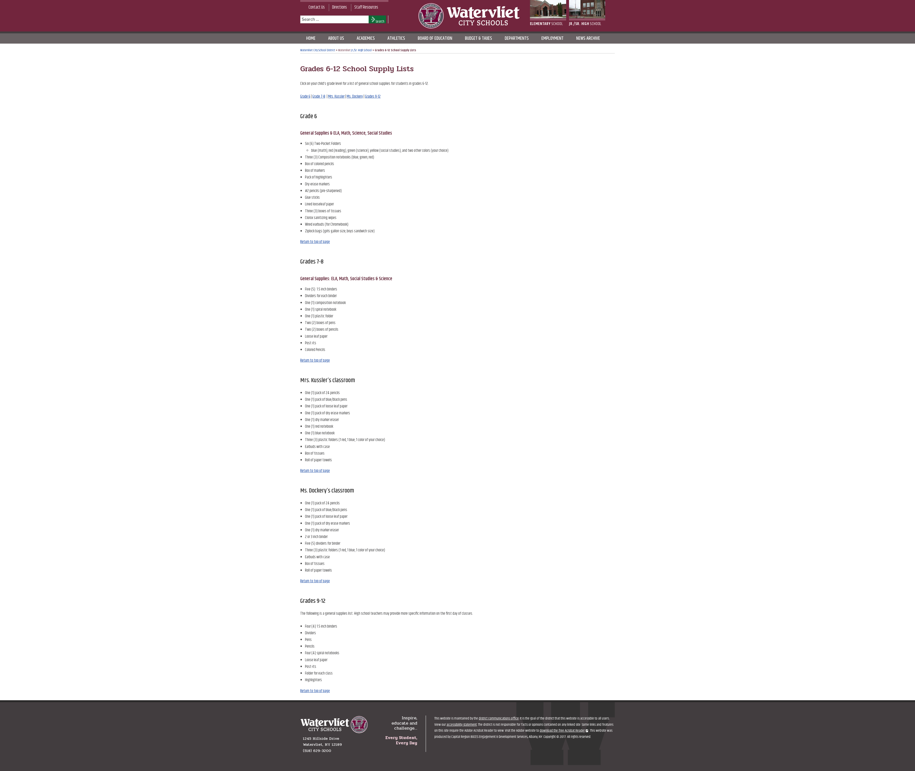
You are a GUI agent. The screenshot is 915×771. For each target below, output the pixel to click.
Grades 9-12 (373, 96)
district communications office (499, 718)
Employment (552, 38)
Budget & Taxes (478, 38)
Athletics (396, 38)
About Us (336, 38)
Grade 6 (305, 96)
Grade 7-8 (318, 96)
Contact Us (317, 7)
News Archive (588, 38)
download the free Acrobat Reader (562, 731)
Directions (339, 7)
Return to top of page (315, 242)
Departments (517, 38)
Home (310, 38)
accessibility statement (462, 725)
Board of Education (435, 38)
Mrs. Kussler (336, 96)
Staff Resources (366, 7)
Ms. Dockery (355, 96)
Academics (366, 38)
